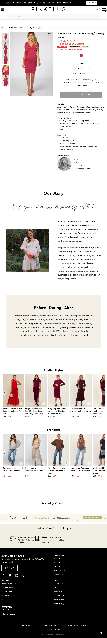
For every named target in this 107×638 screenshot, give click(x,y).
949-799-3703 (55, 537)
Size (81, 63)
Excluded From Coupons (79, 47)
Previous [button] (12, 64)
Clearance (62, 47)
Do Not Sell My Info (53, 630)
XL (90, 68)
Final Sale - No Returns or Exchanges (70, 49)
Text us (45, 537)
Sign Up (9, 568)
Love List (5, 596)
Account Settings (9, 583)
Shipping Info (59, 600)
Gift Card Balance (61, 563)
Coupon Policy (59, 596)
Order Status (59, 567)
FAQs (56, 587)
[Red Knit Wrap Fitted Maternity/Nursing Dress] (81, 55)
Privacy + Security (27, 626)
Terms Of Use (50, 626)
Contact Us (58, 575)
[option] (31, 64)
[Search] (99, 9)
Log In (4, 600)
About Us (6, 610)
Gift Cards (58, 559)
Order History (7, 587)
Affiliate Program (8, 614)
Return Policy (59, 604)
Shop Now (92, 3)
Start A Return (59, 571)
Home (3, 28)
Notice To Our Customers (77, 626)
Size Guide (58, 591)
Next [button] (50, 64)
